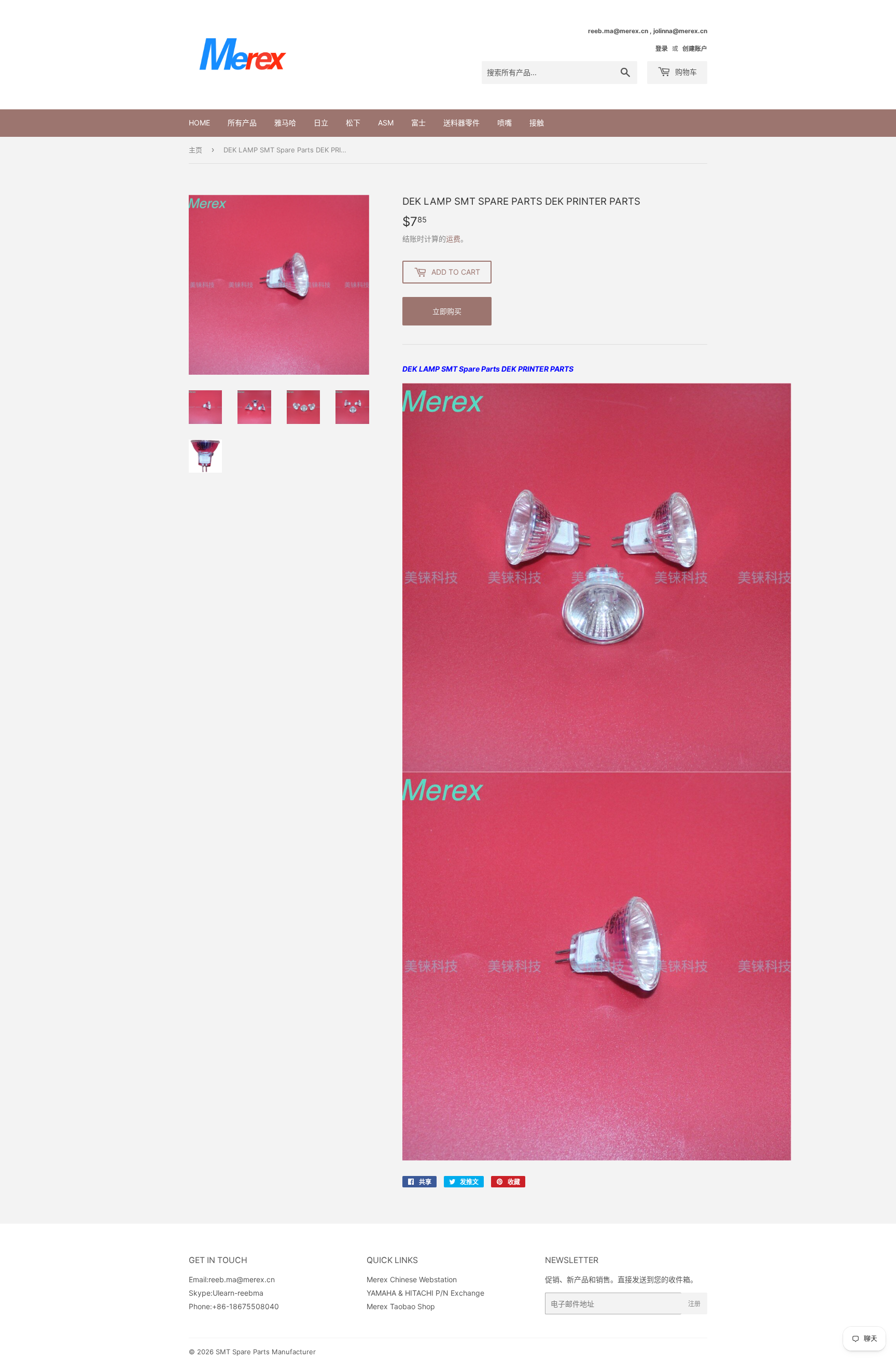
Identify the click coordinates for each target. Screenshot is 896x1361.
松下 (353, 122)
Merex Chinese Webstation (412, 1279)
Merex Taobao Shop (401, 1306)
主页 (195, 150)
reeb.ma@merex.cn (241, 1279)
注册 (694, 1304)
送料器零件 (461, 122)
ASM (386, 122)
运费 (453, 238)
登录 (661, 48)
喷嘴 (504, 122)
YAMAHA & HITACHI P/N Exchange (425, 1292)
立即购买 (446, 311)
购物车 (685, 71)
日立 (321, 122)
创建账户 (694, 48)
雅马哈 (285, 122)
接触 (536, 122)
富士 (418, 122)
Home (199, 122)
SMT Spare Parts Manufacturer (266, 1352)
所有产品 (242, 122)
